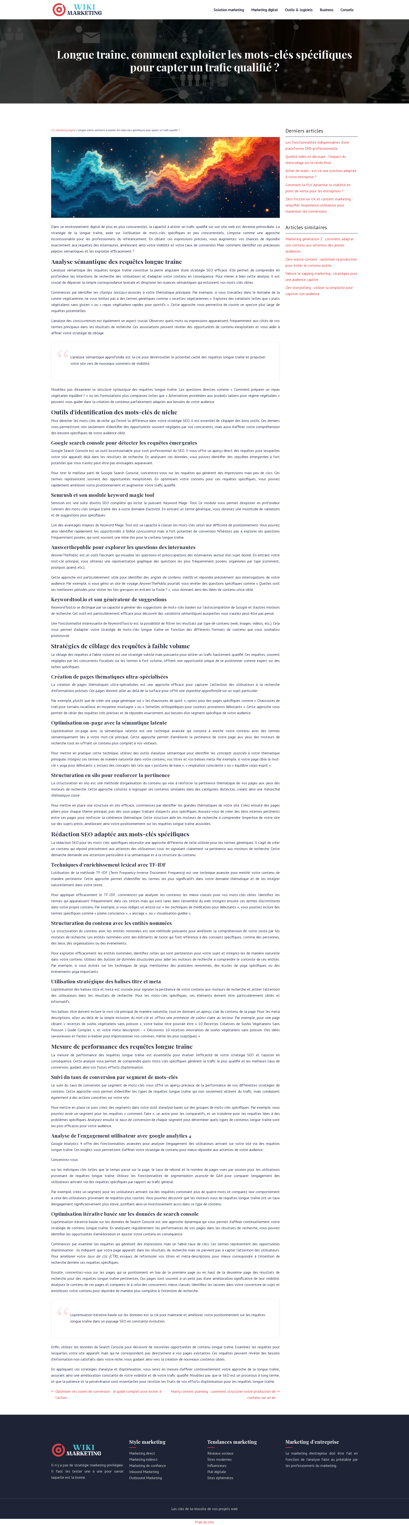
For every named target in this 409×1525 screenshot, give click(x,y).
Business (326, 9)
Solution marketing (229, 9)
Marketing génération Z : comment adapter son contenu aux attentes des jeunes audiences (319, 244)
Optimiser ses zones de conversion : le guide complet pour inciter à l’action (108, 1394)
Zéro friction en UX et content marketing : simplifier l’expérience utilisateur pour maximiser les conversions (319, 205)
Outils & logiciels (299, 9)
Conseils (347, 9)
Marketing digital (264, 9)
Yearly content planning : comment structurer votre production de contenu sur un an (223, 1394)
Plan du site (204, 1522)
